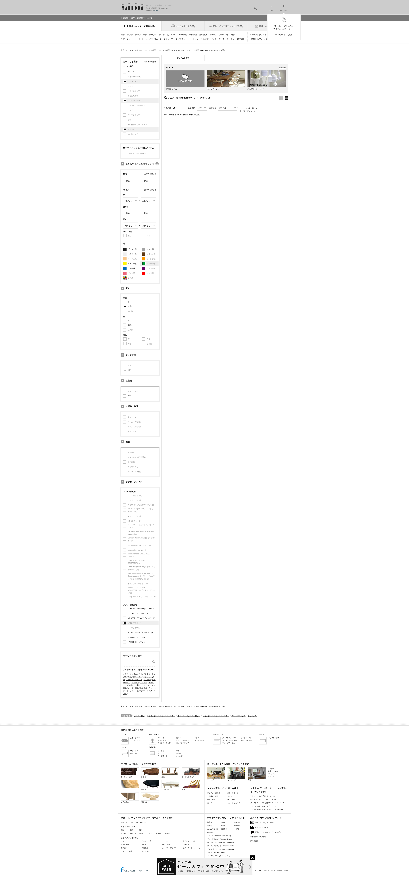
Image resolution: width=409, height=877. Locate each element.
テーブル (153, 35)
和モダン (147, 680)
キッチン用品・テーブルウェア (159, 39)
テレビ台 (161, 751)
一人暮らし (137, 685)
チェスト (161, 753)
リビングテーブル (228, 743)
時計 (233, 35)
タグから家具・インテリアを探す (222, 788)
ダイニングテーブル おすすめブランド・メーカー (268, 803)
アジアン (124, 789)
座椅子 (178, 738)
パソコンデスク (273, 738)
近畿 (140, 830)
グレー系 (150, 249)
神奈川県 (133, 833)
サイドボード (212, 800)
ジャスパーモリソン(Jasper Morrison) (220, 849)
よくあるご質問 (261, 870)
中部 (131, 830)
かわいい (135, 682)
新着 (123, 35)
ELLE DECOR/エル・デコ (138, 613)
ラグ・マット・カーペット (132, 39)
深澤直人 (237, 822)
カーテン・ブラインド (219, 35)
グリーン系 (252, 716)
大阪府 (149, 833)
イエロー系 (132, 264)
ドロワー (230, 796)
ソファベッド (135, 740)
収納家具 (183, 35)
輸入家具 (143, 688)
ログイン (272, 10)
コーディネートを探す (185, 26)
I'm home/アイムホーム (137, 637)
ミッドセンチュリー (134, 680)
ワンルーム (272, 774)
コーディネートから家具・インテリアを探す (228, 764)
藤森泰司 (224, 829)
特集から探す (257, 39)
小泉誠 (236, 829)
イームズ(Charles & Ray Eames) (219, 836)
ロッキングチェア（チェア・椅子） (161, 716)
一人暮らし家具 (212, 796)
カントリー (137, 677)
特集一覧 (282, 67)
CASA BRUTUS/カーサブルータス (141, 609)
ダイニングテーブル (229, 738)
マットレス (134, 751)
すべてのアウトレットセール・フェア (134, 822)
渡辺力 (223, 826)
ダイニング (231, 780)
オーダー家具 (133, 688)
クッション (146, 851)
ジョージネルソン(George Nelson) (219, 839)
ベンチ (197, 738)
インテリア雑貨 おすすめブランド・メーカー (266, 809)
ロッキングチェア (182, 743)
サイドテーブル (246, 738)
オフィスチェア (200, 740)
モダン (141, 674)
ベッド (174, 35)
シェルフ (179, 756)
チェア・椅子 (141, 35)
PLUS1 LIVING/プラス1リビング (140, 632)
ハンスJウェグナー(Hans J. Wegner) (220, 842)
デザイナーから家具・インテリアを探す (226, 817)
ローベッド (211, 803)
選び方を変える (150, 174)
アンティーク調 (126, 777)
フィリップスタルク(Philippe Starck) (220, 846)
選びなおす (152, 61)
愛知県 (167, 833)
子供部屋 (271, 769)
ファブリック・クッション (186, 39)
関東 (122, 830)
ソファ (130, 35)
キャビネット (162, 756)
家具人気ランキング (262, 827)
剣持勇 (223, 822)
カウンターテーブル (229, 740)
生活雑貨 (204, 39)
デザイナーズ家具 (213, 793)
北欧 (125, 674)
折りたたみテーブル (248, 740)
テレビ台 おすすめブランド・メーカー (264, 806)
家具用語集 (254, 841)
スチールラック (233, 793)
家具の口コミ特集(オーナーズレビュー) (269, 832)
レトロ (147, 674)
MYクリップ (284, 10)
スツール (131, 72)
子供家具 (193, 35)
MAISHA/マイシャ (239, 716)
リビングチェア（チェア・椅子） (216, 716)
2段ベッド (134, 753)
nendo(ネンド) (212, 829)
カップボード (232, 800)
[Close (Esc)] (252, 857)
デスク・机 (164, 35)
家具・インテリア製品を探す (142, 26)
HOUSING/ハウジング (136, 642)
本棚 (177, 751)
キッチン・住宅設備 (235, 39)
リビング (210, 780)
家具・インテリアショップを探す (228, 26)
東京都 (123, 833)
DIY (145, 685)
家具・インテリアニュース (264, 823)
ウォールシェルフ (233, 803)
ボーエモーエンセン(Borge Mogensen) (221, 856)
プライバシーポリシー (279, 870)
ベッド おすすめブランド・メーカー (263, 799)
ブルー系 (131, 268)
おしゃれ (143, 682)
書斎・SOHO (273, 771)
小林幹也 (210, 832)
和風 (130, 677)
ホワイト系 (132, 254)
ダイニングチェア (135, 77)
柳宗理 (209, 822)
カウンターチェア (164, 743)
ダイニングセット (189, 841)
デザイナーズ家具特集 (258, 837)
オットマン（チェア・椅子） (188, 716)
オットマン (162, 740)
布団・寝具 (166, 844)
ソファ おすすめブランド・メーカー (263, 796)
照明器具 (203, 35)
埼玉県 (141, 833)
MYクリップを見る (285, 35)
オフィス (271, 776)
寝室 (249, 780)
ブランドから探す (258, 35)
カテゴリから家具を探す (132, 729)
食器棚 (178, 753)
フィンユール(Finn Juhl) (215, 852)
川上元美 (237, 826)
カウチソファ (135, 738)
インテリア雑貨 (217, 39)
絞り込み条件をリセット (145, 164)
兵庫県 (158, 833)
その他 (130, 278)
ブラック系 (132, 249)
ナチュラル (132, 674)
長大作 (209, 826)
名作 (142, 691)
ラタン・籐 (134, 691)
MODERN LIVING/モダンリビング (141, 618)
